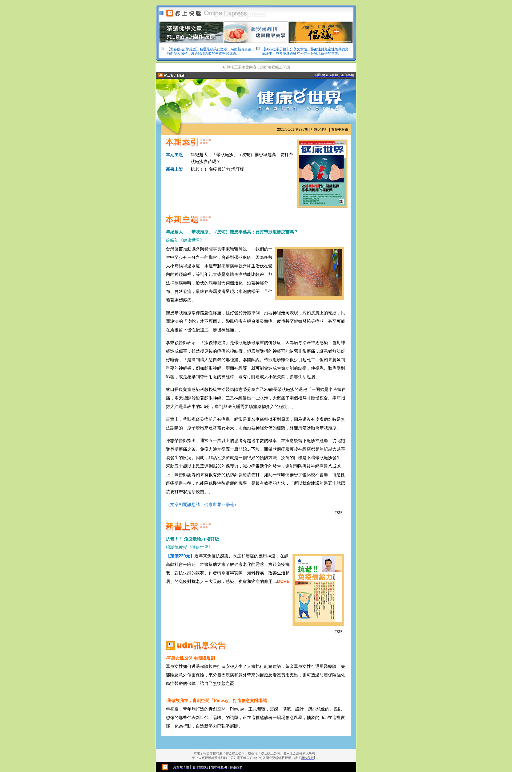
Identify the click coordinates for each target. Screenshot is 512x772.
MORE (283, 581)
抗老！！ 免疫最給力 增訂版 (217, 169)
